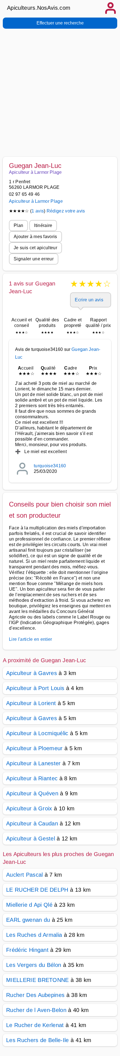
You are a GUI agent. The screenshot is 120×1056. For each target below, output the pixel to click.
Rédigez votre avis (66, 211)
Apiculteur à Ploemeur (34, 748)
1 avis (38, 211)
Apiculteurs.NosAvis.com (38, 8)
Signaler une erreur (34, 258)
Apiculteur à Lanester (33, 763)
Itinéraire (43, 225)
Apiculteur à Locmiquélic (37, 733)
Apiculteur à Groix (29, 808)
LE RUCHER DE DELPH (37, 890)
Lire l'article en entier (30, 639)
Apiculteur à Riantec (31, 778)
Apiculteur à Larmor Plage (36, 201)
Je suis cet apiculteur (35, 247)
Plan (18, 225)
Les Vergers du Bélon (33, 965)
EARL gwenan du (28, 920)
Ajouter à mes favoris (35, 236)
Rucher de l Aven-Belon (36, 1010)
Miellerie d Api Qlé (29, 905)
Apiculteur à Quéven (32, 793)
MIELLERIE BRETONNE (37, 980)
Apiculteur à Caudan (32, 823)
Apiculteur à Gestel (30, 838)
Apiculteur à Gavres (31, 673)
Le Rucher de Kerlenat (35, 1025)
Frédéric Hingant (27, 950)
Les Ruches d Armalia (34, 935)
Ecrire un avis (89, 299)
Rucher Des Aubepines (35, 995)
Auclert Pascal (24, 875)
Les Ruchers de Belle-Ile (37, 1040)
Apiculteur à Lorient (31, 703)
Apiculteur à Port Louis (35, 688)
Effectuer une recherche (60, 23)
